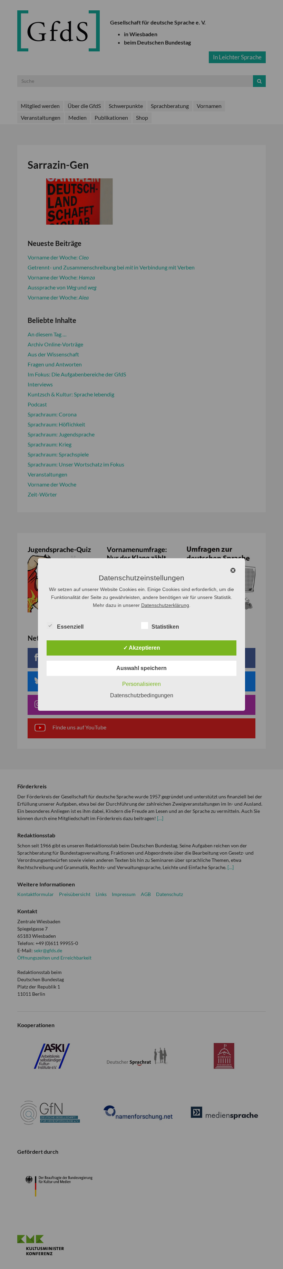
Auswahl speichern (141, 668)
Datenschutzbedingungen (141, 695)
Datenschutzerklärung (165, 605)
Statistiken (165, 627)
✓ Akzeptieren (141, 648)
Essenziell (70, 627)
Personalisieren (141, 684)
